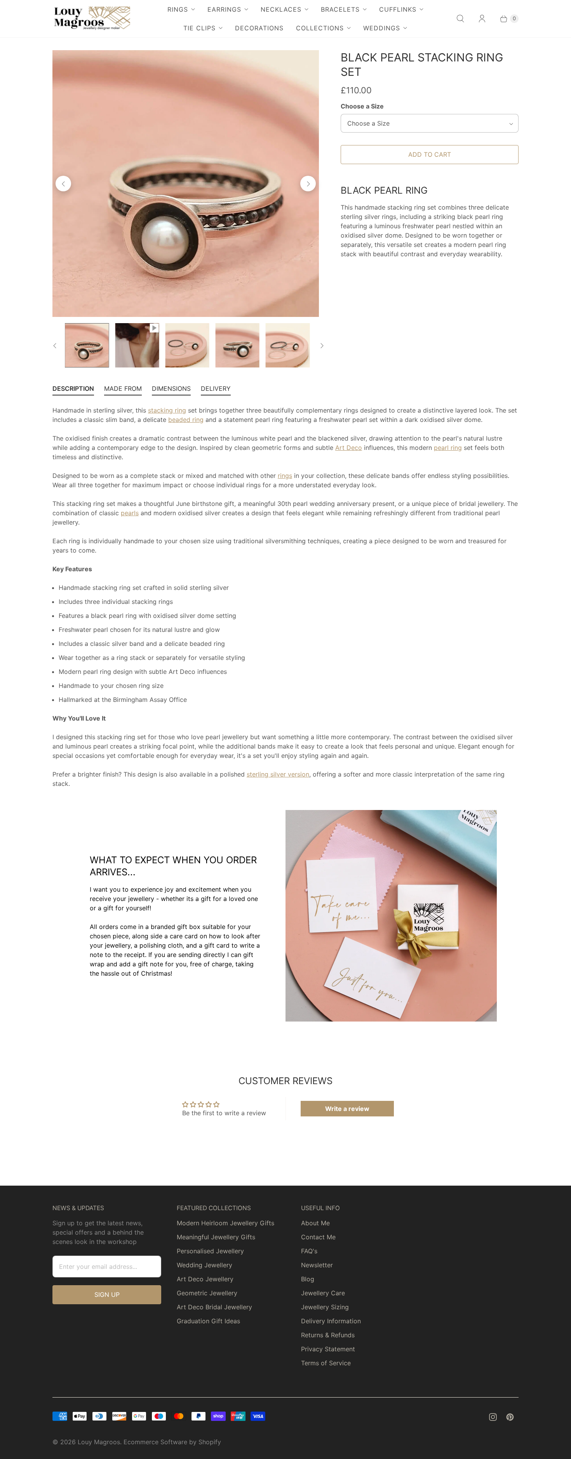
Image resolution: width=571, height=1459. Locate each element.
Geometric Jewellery (207, 1293)
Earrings (224, 9)
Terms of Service (326, 1363)
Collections (320, 28)
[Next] (308, 183)
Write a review (347, 1109)
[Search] (460, 18)
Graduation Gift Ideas (208, 1321)
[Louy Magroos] (91, 19)
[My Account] (482, 18)
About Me (315, 1223)
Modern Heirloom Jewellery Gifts (225, 1223)
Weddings (381, 28)
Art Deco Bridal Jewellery (214, 1307)
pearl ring (448, 447)
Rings (177, 9)
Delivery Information (331, 1321)
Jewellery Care (323, 1293)
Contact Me (318, 1237)
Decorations (259, 28)
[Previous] (63, 183)
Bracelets (340, 9)
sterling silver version (278, 774)
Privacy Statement (328, 1349)
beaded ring (186, 419)
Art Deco (348, 447)
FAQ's (309, 1251)
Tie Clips (199, 28)
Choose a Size (362, 106)
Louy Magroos (99, 1442)
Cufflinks (397, 9)
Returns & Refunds (328, 1335)
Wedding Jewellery (204, 1265)
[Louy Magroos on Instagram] (492, 1417)
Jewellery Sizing (325, 1307)
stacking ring (167, 410)
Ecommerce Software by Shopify (172, 1442)
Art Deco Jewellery (205, 1279)
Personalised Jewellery (210, 1251)
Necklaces (281, 9)
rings (285, 475)
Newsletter (317, 1265)
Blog (307, 1279)
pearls (130, 513)
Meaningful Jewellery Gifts (216, 1237)
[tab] (73, 390)
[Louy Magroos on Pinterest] (510, 1417)
